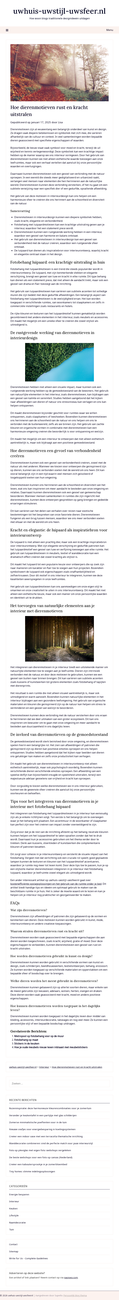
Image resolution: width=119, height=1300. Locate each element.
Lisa (60, 122)
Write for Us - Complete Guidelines (28, 1258)
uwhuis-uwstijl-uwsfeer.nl (59, 11)
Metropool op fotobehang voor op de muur (39, 1036)
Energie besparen (19, 1194)
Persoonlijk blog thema (75, 1295)
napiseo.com (71, 1277)
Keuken (13, 1208)
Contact (13, 1244)
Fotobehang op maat (26, 1039)
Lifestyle (14, 1215)
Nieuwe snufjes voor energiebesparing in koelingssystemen (42, 1129)
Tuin (11, 1229)
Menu (109, 30)
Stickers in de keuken (26, 1043)
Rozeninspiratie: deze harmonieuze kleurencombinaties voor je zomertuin (50, 1108)
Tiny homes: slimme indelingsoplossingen (32, 1171)
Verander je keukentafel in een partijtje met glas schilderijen (43, 1115)
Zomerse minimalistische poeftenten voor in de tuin (38, 1122)
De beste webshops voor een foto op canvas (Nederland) (40, 1157)
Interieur (14, 1201)
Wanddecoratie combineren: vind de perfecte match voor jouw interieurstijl (51, 1143)
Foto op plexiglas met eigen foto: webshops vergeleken (40, 1150)
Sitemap (13, 1251)
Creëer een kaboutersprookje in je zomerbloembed (38, 1164)
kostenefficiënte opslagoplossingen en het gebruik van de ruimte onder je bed (55, 884)
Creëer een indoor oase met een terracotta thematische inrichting (46, 1136)
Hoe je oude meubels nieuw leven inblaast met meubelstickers (51, 1047)
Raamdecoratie (17, 1222)
